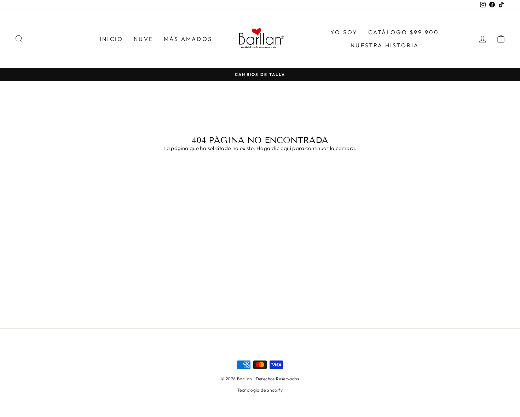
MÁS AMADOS (188, 38)
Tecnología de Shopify (260, 390)
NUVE (143, 38)
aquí (286, 148)
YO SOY (344, 32)
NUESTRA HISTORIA (385, 45)
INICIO (111, 38)
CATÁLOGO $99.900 (403, 32)
